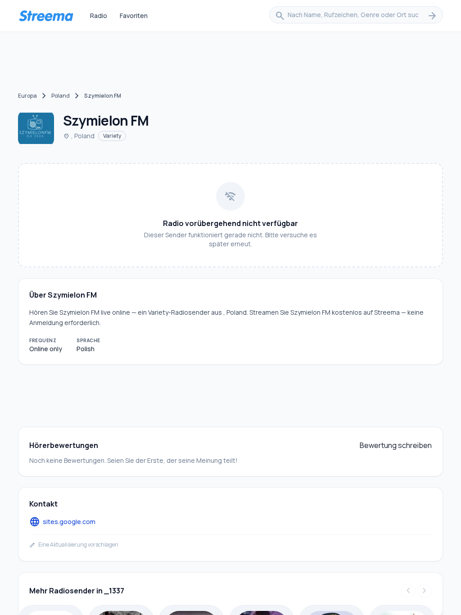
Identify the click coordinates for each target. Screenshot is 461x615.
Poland (60, 95)
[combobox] (356, 15)
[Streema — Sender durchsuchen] (46, 15)
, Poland (79, 135)
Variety (112, 136)
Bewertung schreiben (396, 445)
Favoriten (134, 15)
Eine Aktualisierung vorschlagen (73, 544)
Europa (27, 95)
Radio (98, 15)
